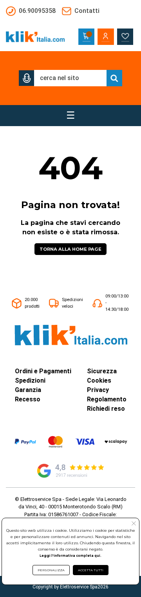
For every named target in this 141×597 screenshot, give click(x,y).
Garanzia (28, 390)
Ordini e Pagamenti (43, 371)
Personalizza (51, 570)
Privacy (98, 390)
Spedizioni (30, 380)
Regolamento (107, 399)
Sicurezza (102, 371)
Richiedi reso (106, 408)
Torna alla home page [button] (70, 249)
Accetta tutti (90, 570)
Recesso (27, 399)
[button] (26, 78)
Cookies (99, 380)
